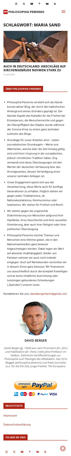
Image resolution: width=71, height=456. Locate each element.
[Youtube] (32, 4)
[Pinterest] (39, 4)
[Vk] (47, 4)
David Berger (35, 340)
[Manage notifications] (63, 448)
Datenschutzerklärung (17, 424)
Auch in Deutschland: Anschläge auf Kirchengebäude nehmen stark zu (34, 68)
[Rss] (55, 4)
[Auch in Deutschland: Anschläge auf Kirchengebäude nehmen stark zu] (35, 46)
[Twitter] (24, 4)
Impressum (10, 415)
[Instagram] (16, 4)
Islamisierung (11, 60)
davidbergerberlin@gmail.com (48, 293)
